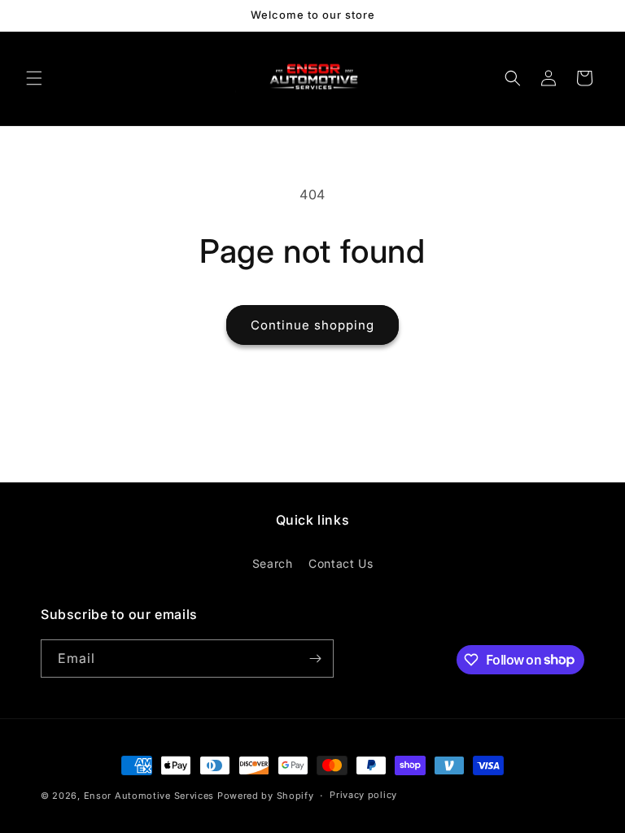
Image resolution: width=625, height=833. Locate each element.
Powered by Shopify (265, 795)
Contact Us (340, 563)
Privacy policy (363, 794)
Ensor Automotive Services (149, 795)
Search (272, 563)
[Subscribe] (315, 658)
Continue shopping (312, 325)
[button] (34, 78)
